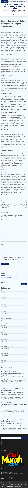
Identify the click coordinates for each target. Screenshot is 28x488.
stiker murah (11, 279)
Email (3, 244)
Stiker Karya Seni (4, 332)
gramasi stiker (4, 316)
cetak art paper (4, 297)
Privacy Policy (4, 450)
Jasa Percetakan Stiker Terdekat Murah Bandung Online (14, 6)
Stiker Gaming (4, 327)
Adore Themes (17, 486)
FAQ (2, 448)
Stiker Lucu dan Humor (5, 343)
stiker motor (23, 277)
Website (3, 251)
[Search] (14, 15)
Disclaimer (3, 446)
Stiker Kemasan (4, 334)
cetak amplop (4, 292)
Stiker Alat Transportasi (6, 318)
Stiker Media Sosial (5, 348)
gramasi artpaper (4, 313)
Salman (4, 29)
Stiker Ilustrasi (4, 330)
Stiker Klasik (3, 336)
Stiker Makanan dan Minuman (7, 346)
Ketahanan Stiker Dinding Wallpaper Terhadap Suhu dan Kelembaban (12, 1)
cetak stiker (4, 277)
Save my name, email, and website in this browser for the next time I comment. (13, 258)
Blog (7, 194)
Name (3, 238)
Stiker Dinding (4, 323)
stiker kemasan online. (16, 45)
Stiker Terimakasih (5, 355)
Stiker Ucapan (4, 360)
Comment (4, 220)
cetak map (3, 309)
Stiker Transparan (4, 357)
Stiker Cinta (3, 320)
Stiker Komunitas (4, 339)
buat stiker (10, 277)
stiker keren (16, 277)
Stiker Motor (3, 350)
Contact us (3, 443)
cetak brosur (3, 299)
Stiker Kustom (4, 341)
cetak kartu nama (4, 302)
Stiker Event (3, 325)
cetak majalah (4, 306)
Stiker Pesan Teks (4, 353)
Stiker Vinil (3, 362)
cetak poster (3, 311)
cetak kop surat (4, 304)
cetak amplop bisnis (5, 295)
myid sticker (4, 279)
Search (3, 282)
